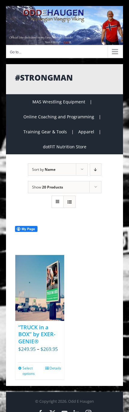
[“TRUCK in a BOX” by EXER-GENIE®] (39, 288)
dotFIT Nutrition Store (64, 147)
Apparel (86, 132)
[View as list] (69, 202)
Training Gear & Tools (45, 132)
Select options (28, 371)
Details (55, 368)
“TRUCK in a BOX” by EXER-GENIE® (37, 334)
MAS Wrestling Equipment (58, 102)
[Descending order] (95, 169)
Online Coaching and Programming (58, 117)
